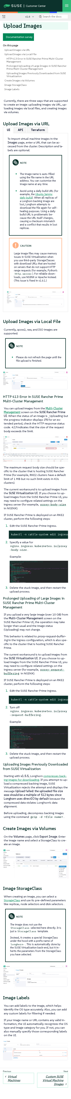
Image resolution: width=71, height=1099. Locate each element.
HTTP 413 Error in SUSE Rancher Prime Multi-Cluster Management (35, 60)
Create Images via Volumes (19, 80)
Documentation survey (19, 37)
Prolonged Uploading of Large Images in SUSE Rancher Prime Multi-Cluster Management (37, 67)
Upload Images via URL (17, 49)
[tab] (8, 130)
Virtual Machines (14, 1078)
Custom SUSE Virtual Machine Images (53, 1080)
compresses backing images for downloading (35, 778)
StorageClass (12, 900)
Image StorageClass (15, 85)
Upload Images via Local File (20, 54)
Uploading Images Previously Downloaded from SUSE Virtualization (36, 75)
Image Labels (11, 89)
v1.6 (27, 16)
